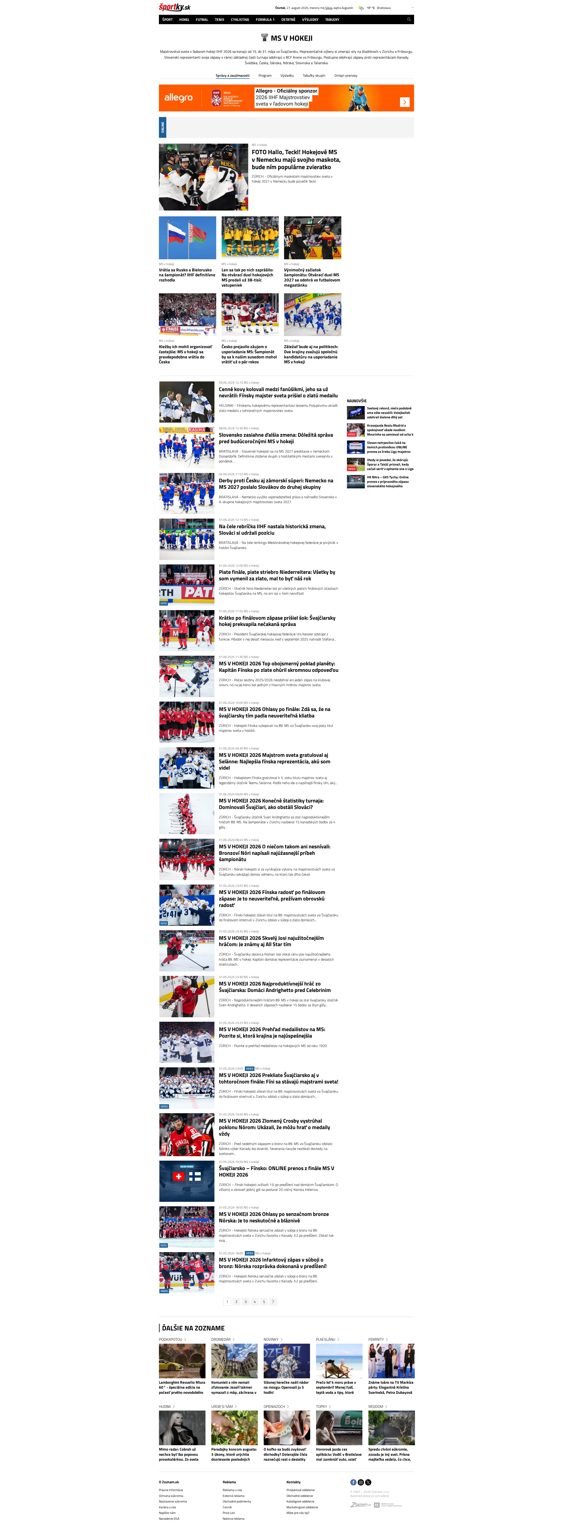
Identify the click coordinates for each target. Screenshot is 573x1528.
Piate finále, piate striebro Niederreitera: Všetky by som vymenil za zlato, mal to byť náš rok (277, 575)
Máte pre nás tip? (297, 1512)
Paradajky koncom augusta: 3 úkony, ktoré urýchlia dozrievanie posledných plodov (234, 1454)
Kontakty (293, 1482)
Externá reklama (233, 1495)
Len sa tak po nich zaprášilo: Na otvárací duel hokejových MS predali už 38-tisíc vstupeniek (247, 277)
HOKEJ (184, 19)
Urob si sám (222, 1406)
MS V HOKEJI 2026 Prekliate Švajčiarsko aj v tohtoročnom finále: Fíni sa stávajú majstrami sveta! (278, 1078)
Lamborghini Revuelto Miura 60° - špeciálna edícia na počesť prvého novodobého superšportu (182, 1388)
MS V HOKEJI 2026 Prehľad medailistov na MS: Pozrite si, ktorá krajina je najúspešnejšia (272, 1032)
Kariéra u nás (167, 1507)
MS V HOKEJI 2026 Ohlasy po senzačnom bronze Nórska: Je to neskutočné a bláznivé (274, 1217)
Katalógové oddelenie (300, 1501)
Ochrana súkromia (171, 1495)
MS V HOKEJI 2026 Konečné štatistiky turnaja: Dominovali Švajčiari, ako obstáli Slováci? (271, 803)
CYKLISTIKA (240, 19)
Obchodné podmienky (237, 1501)
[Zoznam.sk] (362, 1506)
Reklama (229, 1482)
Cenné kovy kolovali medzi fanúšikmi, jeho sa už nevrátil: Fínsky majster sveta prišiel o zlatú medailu (278, 392)
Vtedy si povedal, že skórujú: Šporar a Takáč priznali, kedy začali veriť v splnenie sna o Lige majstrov (390, 464)
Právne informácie (171, 1490)
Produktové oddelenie (300, 1490)
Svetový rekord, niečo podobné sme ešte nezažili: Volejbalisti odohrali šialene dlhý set (389, 412)
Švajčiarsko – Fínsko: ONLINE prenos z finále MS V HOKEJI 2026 (276, 1171)
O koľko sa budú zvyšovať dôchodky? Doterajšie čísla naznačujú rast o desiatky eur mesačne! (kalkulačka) (285, 1454)
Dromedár (221, 1339)
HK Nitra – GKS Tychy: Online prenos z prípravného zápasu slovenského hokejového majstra (388, 481)
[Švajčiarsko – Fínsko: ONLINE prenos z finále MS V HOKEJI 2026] (186, 1181)
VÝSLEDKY (310, 19)
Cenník (227, 1507)
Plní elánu (325, 1339)
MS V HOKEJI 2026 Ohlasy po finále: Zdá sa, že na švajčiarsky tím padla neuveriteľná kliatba (274, 712)
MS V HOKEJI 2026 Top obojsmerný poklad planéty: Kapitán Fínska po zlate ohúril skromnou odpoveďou (278, 666)
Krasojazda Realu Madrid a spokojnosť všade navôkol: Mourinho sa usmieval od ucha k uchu (390, 430)
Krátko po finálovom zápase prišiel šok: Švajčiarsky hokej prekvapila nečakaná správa (277, 621)
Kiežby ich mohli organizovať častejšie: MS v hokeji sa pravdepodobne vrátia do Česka (185, 354)
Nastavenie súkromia (173, 1501)
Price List (229, 1512)
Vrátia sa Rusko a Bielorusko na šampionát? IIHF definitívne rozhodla (187, 275)
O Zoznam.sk (169, 1482)
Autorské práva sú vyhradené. (369, 1495)
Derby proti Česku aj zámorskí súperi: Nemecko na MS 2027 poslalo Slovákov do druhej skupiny (276, 483)
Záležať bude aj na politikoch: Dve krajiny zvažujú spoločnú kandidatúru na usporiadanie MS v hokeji (311, 354)
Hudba (165, 1406)
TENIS (219, 19)
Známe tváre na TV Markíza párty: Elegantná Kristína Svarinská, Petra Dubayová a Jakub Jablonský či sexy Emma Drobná (390, 1388)
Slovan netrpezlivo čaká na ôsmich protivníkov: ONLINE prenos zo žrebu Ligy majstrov (389, 447)
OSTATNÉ (288, 19)
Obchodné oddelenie (299, 1495)
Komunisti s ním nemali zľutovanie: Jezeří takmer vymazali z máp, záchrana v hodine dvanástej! (233, 1388)
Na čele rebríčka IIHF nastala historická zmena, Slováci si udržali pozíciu (272, 529)
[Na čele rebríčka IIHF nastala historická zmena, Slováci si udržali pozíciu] (186, 539)
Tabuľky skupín (314, 75)
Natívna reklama (233, 1518)
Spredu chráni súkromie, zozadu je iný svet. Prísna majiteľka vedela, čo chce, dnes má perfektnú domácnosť (389, 1454)
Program (265, 75)
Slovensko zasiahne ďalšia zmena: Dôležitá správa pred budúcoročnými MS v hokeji (276, 438)
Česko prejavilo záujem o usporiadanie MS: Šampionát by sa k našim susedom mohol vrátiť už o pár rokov (249, 354)
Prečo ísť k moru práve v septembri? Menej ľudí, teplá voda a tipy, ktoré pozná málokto (336, 1388)
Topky (321, 1406)
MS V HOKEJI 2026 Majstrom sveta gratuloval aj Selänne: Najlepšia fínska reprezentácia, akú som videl (274, 761)
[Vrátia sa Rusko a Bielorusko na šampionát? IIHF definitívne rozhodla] (187, 237)
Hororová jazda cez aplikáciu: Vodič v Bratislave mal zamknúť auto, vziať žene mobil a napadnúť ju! (339, 1454)
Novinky (271, 1339)
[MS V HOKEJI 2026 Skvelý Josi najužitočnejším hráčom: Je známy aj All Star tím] (186, 950)
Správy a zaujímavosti (233, 75)
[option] (182, 1404)
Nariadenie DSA (169, 1518)
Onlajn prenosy (345, 75)
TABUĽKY (332, 19)
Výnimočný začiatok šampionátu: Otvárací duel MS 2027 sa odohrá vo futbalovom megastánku (312, 277)
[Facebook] (353, 1483)
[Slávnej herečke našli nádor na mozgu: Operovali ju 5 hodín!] (287, 1361)
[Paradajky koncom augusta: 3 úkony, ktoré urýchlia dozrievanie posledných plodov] (234, 1428)
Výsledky (287, 75)
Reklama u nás (232, 1490)
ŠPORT (167, 19)
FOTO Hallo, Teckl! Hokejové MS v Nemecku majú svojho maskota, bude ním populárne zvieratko (296, 159)
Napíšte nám (167, 1512)
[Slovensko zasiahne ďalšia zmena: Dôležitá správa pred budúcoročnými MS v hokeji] (186, 447)
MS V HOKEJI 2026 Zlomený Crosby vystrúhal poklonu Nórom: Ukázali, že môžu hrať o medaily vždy (274, 1127)
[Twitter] (368, 1483)
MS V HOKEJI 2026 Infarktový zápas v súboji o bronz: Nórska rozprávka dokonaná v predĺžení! (273, 1262)
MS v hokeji (259, 144)
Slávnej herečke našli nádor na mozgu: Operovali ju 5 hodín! (286, 1387)
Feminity (376, 1339)
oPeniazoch (274, 1406)
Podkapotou (170, 1339)
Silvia (328, 7)
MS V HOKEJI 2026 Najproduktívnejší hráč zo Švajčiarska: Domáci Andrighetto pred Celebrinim (275, 986)
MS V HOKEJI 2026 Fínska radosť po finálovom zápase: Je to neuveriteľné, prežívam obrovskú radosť (272, 898)
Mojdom (375, 1406)
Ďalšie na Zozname (193, 1328)
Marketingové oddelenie (302, 1507)
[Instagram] (361, 1483)
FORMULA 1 (265, 19)
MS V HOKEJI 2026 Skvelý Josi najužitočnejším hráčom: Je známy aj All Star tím (271, 941)
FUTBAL (202, 19)
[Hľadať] (409, 19)
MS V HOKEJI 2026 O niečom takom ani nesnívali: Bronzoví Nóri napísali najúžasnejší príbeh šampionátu (274, 852)
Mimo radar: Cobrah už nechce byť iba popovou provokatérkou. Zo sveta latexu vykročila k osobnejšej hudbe (179, 1454)
